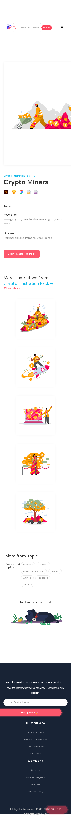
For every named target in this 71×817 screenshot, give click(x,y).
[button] (64, 27)
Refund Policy (35, 791)
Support (55, 571)
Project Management (33, 571)
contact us (56, 809)
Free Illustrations (36, 746)
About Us (35, 770)
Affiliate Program (35, 777)
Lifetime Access (35, 732)
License (35, 784)
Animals (27, 577)
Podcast (43, 564)
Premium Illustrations (35, 739)
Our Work (35, 753)
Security (27, 584)
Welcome (28, 564)
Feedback (43, 577)
